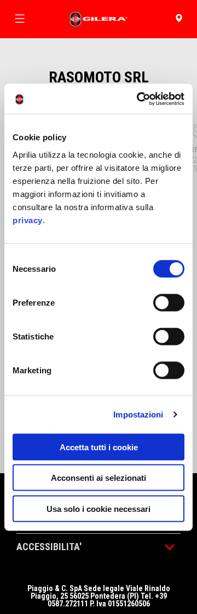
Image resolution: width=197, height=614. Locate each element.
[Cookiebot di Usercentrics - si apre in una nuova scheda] (139, 99)
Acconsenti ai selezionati (98, 477)
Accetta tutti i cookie (99, 446)
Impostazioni (138, 414)
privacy (28, 219)
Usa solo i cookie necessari (98, 508)
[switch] (168, 302)
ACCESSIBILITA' (49, 546)
